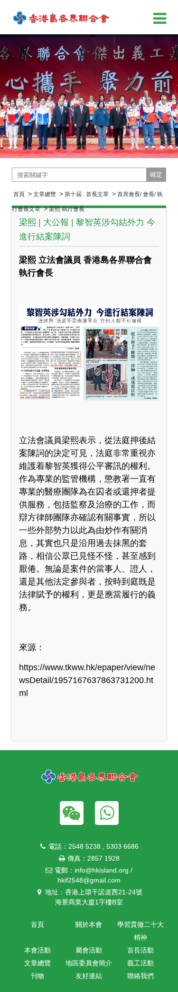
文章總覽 (44, 194)
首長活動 (140, 950)
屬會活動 (88, 950)
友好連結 (88, 976)
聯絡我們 (140, 976)
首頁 (19, 194)
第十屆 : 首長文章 (87, 194)
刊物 (37, 976)
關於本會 (88, 924)
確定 (156, 174)
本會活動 (37, 950)
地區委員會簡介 (89, 963)
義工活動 (140, 963)
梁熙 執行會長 (66, 209)
